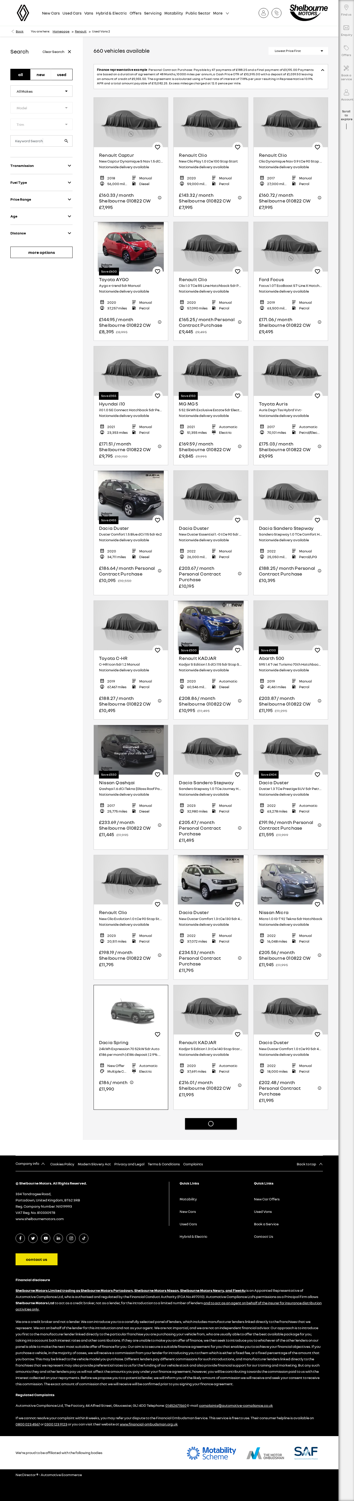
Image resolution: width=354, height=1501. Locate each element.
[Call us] (278, 13)
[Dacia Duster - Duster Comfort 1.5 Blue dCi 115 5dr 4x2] (131, 491)
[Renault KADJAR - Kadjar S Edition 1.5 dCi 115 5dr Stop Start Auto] (211, 621)
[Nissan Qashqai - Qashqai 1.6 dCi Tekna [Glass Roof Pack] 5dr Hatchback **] (131, 745)
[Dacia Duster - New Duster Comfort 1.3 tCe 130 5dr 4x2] (211, 875)
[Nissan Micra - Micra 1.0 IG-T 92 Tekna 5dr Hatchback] (291, 875)
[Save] (157, 142)
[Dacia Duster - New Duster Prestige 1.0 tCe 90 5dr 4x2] (131, 1390)
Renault (81, 31)
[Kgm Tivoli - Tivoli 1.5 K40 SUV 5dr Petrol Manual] (211, 1265)
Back (20, 31)
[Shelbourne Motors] (308, 13)
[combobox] (41, 91)
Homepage (61, 31)
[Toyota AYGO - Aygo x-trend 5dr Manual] (131, 242)
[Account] (265, 13)
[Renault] (23, 12)
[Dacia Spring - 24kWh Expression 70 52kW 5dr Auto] (131, 1005)
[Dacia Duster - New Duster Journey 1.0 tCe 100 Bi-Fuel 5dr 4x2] (211, 1390)
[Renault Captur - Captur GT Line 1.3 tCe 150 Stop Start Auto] (131, 1135)
